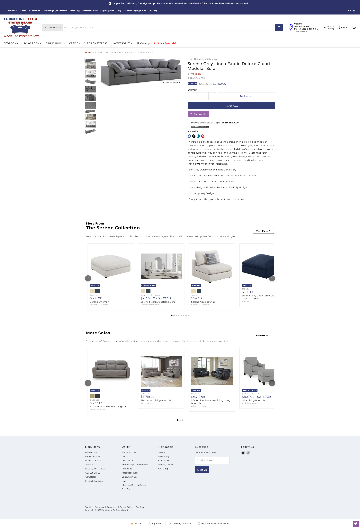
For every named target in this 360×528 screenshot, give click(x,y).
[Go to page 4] (178, 315)
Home (88, 52)
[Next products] (272, 278)
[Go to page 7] (186, 315)
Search (162, 452)
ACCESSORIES (122, 43)
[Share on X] (193, 136)
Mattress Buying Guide (135, 11)
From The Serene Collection (202, 59)
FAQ (119, 11)
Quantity (192, 90)
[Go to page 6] (183, 315)
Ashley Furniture (97, 409)
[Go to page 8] (188, 315)
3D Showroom (10, 11)
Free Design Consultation (55, 11)
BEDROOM (10, 43)
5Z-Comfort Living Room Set (157, 400)
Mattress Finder (90, 11)
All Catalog (143, 43)
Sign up (202, 469)
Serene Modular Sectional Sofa (158, 302)
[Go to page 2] (174, 315)
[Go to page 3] (176, 315)
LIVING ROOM (31, 43)
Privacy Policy (165, 464)
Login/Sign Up (107, 11)
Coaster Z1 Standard (99, 304)
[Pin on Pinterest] (202, 136)
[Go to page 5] (181, 315)
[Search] (279, 27)
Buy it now (231, 106)
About (23, 11)
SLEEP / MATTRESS (96, 43)
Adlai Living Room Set (254, 400)
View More (262, 231)
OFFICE (74, 43)
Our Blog (153, 11)
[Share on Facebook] (189, 136)
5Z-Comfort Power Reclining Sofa (108, 406)
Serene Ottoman (99, 302)
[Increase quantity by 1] (212, 96)
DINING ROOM (55, 43)
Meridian (196, 73)
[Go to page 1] (172, 315)
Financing (75, 11)
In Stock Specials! (165, 43)
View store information (200, 127)
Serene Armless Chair (203, 302)
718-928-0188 (300, 31)
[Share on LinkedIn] (198, 136)
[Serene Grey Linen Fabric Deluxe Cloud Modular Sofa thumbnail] (90, 60)
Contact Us (34, 11)
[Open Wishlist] (356, 524)
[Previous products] (88, 278)
